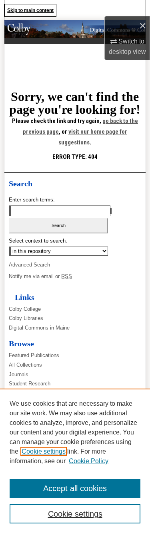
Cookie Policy (88, 461)
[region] (75, 461)
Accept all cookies (75, 488)
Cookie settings (44, 451)
